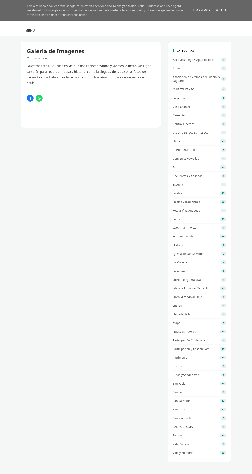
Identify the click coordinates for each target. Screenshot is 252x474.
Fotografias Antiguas (186, 210)
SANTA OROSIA (183, 427)
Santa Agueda (182, 418)
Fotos (176, 219)
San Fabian (180, 383)
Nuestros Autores (184, 331)
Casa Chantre (182, 107)
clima (176, 141)
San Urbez (179, 409)
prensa (177, 366)
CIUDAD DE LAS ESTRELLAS (190, 132)
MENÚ (30, 30)
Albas (176, 68)
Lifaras (177, 305)
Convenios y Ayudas (186, 158)
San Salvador (181, 401)
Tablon (177, 435)
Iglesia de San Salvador (188, 254)
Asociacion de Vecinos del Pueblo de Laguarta (197, 79)
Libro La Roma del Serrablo (190, 288)
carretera (179, 98)
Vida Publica (181, 444)
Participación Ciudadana (189, 340)
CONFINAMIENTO (184, 150)
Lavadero (179, 271)
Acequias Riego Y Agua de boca (193, 60)
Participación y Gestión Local (191, 349)
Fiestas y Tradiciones (186, 202)
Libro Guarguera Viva (187, 280)
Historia (178, 245)
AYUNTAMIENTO (183, 89)
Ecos (176, 167)
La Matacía (180, 262)
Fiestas (177, 193)
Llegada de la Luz (184, 314)
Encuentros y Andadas (187, 176)
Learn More (202, 10)
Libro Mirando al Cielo (187, 297)
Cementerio (180, 115)
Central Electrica (184, 124)
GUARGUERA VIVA (184, 228)
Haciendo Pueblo (184, 236)
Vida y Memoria (183, 453)
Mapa (176, 323)
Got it (221, 10)
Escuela (178, 184)
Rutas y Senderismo (186, 375)
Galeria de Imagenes (55, 51)
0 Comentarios (39, 58)
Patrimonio (180, 357)
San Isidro (179, 392)
